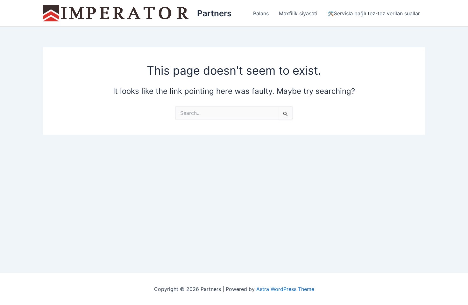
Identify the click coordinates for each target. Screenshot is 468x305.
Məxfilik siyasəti (298, 13)
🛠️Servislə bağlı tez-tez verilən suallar (374, 13)
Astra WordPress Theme (285, 289)
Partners (214, 13)
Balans (261, 13)
